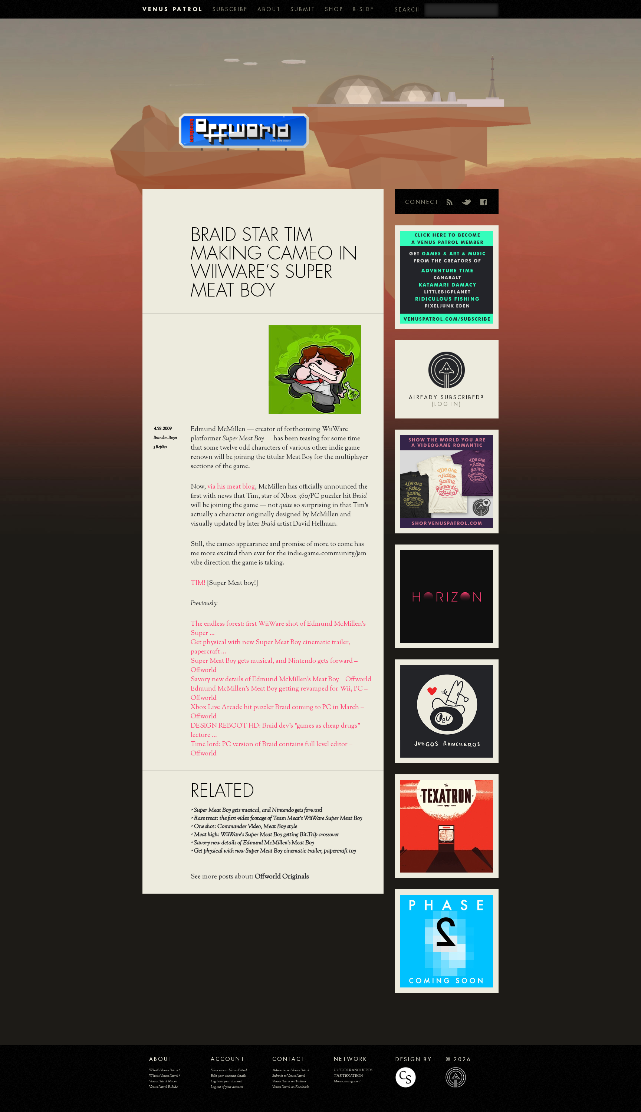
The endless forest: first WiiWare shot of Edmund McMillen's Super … (278, 628)
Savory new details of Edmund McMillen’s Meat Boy (254, 843)
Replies (160, 447)
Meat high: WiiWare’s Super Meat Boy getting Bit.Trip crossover (266, 835)
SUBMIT (302, 9)
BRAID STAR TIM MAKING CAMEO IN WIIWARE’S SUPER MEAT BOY (274, 263)
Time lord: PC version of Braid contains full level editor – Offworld (271, 749)
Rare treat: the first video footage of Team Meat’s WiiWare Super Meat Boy (278, 818)
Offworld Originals (282, 877)
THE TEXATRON (348, 1076)
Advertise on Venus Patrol (290, 1070)
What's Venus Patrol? (164, 1070)
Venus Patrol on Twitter (289, 1081)
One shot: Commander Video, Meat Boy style (245, 827)
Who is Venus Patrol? (164, 1076)
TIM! (198, 583)
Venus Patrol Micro (163, 1081)
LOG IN (446, 404)
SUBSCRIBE (230, 9)
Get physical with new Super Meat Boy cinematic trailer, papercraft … (271, 647)
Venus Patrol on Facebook (290, 1087)
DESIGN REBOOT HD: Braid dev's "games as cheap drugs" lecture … (275, 730)
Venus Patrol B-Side (163, 1087)
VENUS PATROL (172, 9)
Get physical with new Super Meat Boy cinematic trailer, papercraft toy (275, 851)
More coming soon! (347, 1081)
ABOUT (269, 9)
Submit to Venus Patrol (288, 1076)
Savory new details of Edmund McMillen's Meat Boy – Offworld (281, 680)
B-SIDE (363, 9)
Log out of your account (227, 1087)
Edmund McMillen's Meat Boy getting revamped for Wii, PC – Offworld (279, 693)
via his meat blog (231, 487)
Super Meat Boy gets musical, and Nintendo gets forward (258, 810)
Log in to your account (226, 1081)
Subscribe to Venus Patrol (229, 1070)
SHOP (334, 9)
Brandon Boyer (165, 438)
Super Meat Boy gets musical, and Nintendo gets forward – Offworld (274, 665)
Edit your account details (228, 1076)
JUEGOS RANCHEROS (353, 1070)
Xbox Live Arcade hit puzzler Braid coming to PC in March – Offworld (277, 712)
